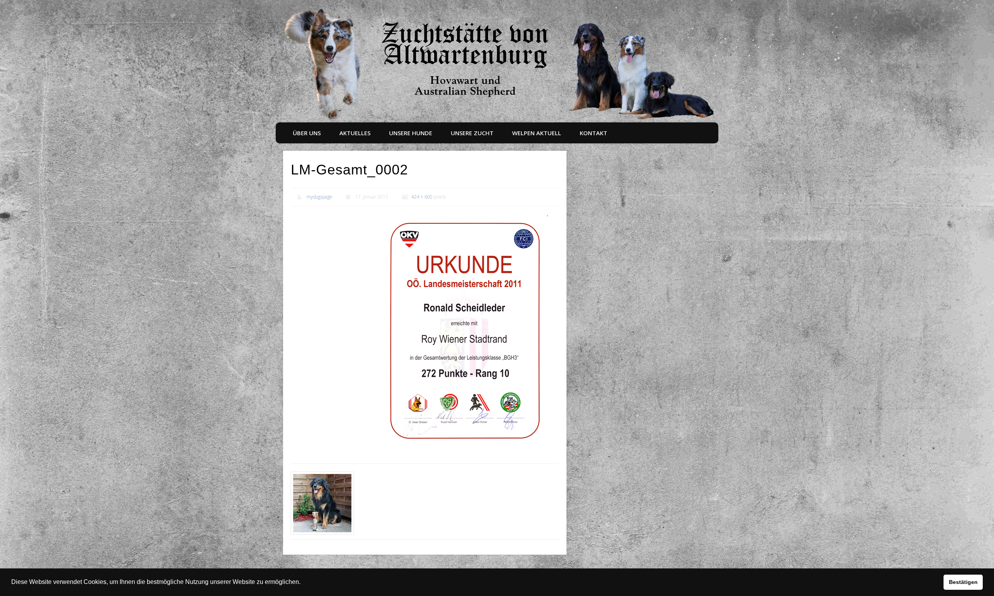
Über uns (307, 133)
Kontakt (593, 133)
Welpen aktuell (536, 133)
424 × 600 (422, 196)
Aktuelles (354, 133)
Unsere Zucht (472, 133)
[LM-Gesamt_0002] (465, 332)
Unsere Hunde (410, 133)
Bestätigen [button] (963, 582)
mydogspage (319, 196)
